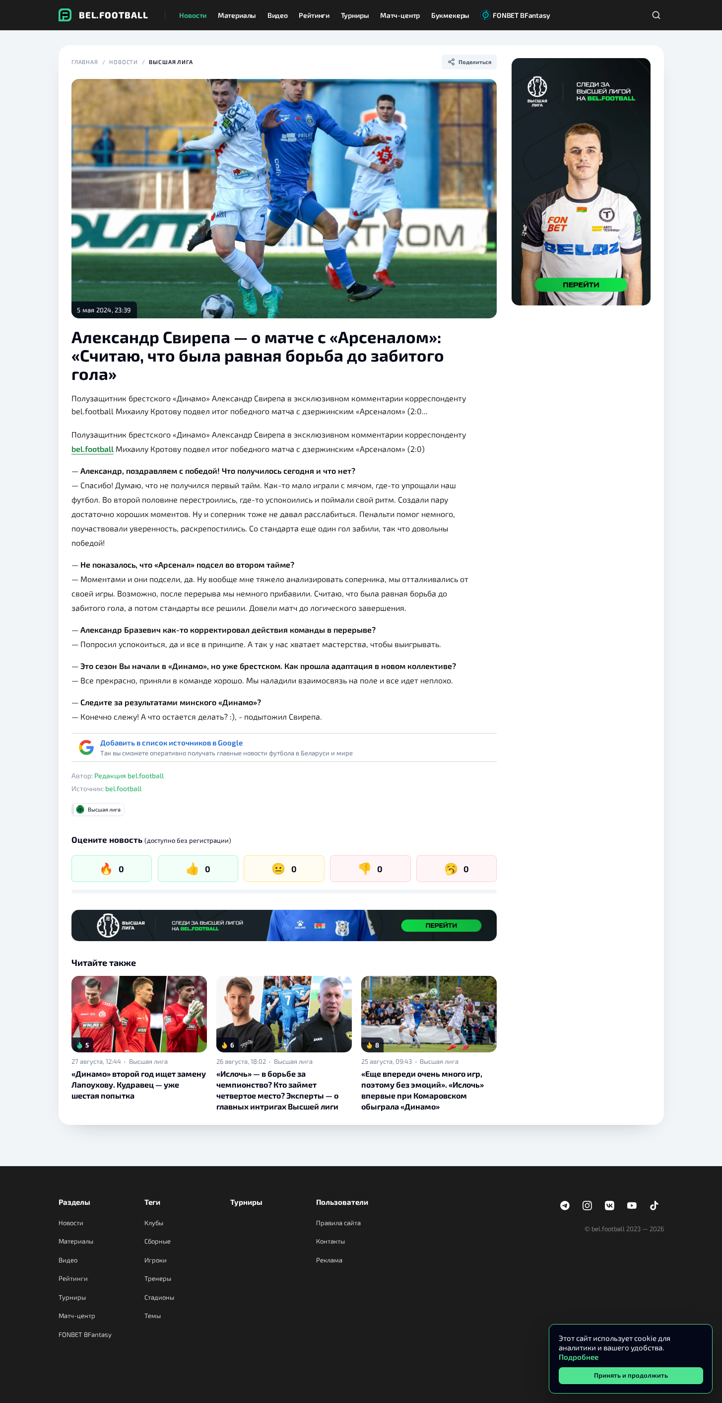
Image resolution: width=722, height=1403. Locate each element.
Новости (123, 62)
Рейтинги (73, 1278)
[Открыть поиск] (656, 14)
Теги (152, 1201)
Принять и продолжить (631, 1375)
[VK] (609, 1205)
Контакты (330, 1241)
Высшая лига (171, 62)
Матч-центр (77, 1316)
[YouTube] (632, 1205)
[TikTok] (654, 1205)
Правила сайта (338, 1223)
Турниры (72, 1297)
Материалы (76, 1241)
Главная (84, 62)
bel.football (92, 448)
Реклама (329, 1260)
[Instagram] (587, 1205)
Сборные (157, 1241)
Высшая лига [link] (148, 1061)
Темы (152, 1316)
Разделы (74, 1201)
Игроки (155, 1260)
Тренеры (157, 1278)
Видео (68, 1260)
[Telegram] (565, 1205)
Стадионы (159, 1297)
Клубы (153, 1223)
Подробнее (578, 1356)
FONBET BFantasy (85, 1334)
